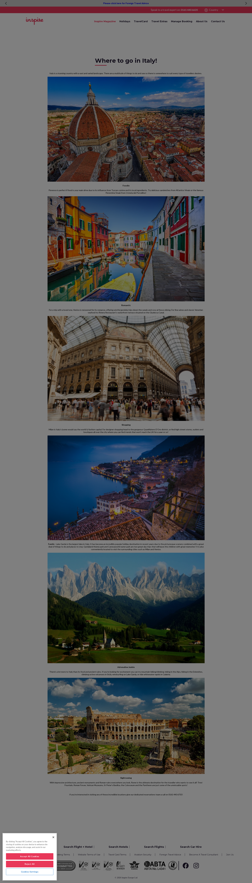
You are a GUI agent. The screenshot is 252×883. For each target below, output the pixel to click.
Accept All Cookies (29, 856)
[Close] (53, 837)
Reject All (30, 864)
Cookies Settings (29, 872)
